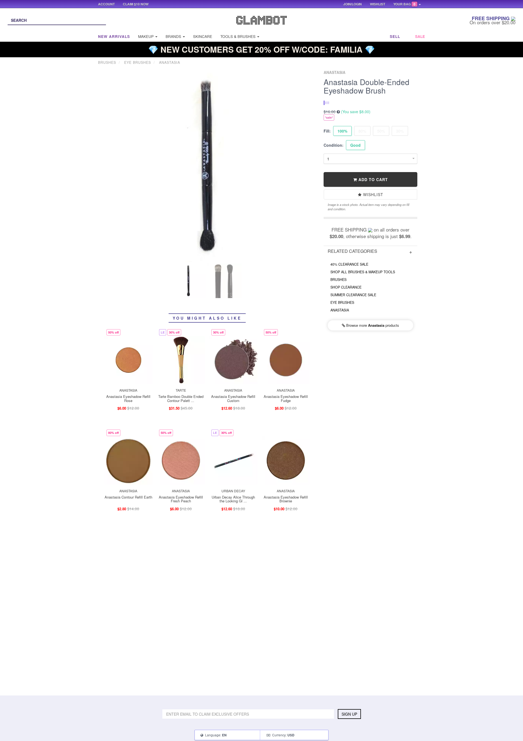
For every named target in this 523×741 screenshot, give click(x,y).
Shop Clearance (345, 287)
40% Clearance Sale (349, 264)
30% (400, 131)
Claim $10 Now (135, 4)
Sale (420, 36)
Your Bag (404, 4)
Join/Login (352, 4)
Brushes (338, 279)
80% (362, 131)
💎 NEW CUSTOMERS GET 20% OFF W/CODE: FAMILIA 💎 (261, 49)
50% (381, 131)
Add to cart (372, 179)
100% (342, 131)
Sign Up (349, 714)
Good (355, 145)
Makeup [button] (146, 36)
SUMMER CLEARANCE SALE (353, 294)
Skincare (202, 36)
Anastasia (339, 310)
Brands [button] (174, 36)
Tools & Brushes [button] (238, 36)
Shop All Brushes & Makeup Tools (362, 271)
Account (106, 4)
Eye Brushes (342, 302)
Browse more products (372, 325)
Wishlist (372, 194)
